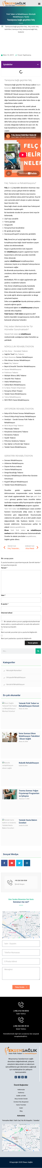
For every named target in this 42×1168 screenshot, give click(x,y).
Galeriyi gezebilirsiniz (17, 527)
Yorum (4, 568)
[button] (38, 64)
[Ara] (38, 651)
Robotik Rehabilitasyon (29, 763)
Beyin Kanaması (10, 357)
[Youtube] (12, 863)
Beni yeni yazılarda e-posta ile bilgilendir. (16, 638)
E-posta (4, 604)
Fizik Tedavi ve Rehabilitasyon (17, 14)
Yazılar (26, 17)
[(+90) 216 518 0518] (21, 1005)
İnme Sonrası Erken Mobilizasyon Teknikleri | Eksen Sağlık (29, 736)
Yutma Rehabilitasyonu (12, 397)
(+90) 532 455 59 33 (21, 1026)
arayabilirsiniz (31, 536)
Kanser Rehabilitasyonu (12, 369)
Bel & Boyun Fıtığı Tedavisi (13, 426)
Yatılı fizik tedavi (10, 509)
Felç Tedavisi (19, 354)
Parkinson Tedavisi (11, 373)
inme (10, 188)
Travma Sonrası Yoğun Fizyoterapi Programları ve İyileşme (29, 793)
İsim (3, 595)
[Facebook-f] (4, 863)
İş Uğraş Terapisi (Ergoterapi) (15, 388)
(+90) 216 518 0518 (21, 1011)
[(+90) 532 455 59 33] (21, 1020)
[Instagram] (27, 863)
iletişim (38, 521)
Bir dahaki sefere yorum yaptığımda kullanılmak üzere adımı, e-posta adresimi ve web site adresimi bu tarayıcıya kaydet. (20, 624)
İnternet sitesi (6, 613)
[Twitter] (19, 863)
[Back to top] (38, 1164)
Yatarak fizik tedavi (11, 334)
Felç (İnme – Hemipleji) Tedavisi (16, 351)
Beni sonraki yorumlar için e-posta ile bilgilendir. (19, 632)
